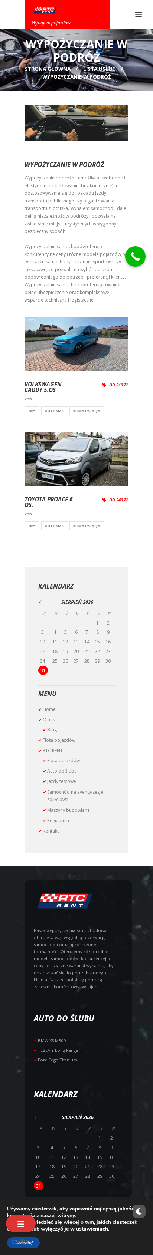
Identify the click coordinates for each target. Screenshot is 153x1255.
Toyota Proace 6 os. (49, 502)
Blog (52, 730)
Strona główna (48, 68)
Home (49, 709)
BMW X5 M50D (52, 1040)
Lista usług (99, 68)
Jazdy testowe (61, 781)
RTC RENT (53, 750)
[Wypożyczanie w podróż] (76, 123)
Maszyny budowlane (68, 810)
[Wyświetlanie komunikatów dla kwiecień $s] (44, 602)
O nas (49, 720)
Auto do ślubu (62, 771)
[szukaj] (21, 1223)
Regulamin (58, 820)
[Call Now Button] (135, 256)
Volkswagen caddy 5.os (43, 387)
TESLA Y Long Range (58, 1050)
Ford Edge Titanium (57, 1060)
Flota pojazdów (59, 740)
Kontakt (51, 831)
